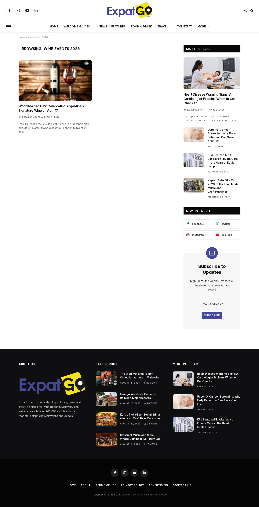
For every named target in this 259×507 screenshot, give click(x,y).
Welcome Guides (77, 26)
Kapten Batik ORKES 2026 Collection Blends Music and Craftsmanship (223, 186)
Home (54, 26)
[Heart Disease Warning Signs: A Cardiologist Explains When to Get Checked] (212, 73)
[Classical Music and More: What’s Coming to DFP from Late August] (106, 440)
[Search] (251, 10)
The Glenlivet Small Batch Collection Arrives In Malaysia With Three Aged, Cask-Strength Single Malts (141, 375)
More (202, 26)
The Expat (184, 26)
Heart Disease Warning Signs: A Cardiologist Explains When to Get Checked (209, 99)
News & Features (112, 26)
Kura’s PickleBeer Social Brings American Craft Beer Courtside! (140, 416)
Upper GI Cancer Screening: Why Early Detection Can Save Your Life (221, 135)
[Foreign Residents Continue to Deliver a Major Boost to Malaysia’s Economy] (106, 399)
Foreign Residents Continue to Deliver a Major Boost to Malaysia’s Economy (139, 396)
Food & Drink (141, 26)
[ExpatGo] (129, 10)
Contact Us (182, 485)
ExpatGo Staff (31, 117)
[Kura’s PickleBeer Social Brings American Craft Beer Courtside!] (106, 419)
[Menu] (8, 26)
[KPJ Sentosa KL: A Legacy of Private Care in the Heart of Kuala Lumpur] (194, 160)
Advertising (158, 485)
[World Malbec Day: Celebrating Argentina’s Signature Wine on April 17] (55, 80)
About (86, 485)
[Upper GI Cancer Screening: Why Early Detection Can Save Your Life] (194, 134)
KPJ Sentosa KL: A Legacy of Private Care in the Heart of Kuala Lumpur (223, 160)
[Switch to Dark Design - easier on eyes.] (245, 10)
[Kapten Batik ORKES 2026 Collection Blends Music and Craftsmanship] (194, 185)
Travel (162, 26)
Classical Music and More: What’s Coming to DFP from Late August (141, 437)
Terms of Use (105, 485)
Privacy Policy (132, 485)
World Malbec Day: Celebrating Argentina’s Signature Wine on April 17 (51, 108)
